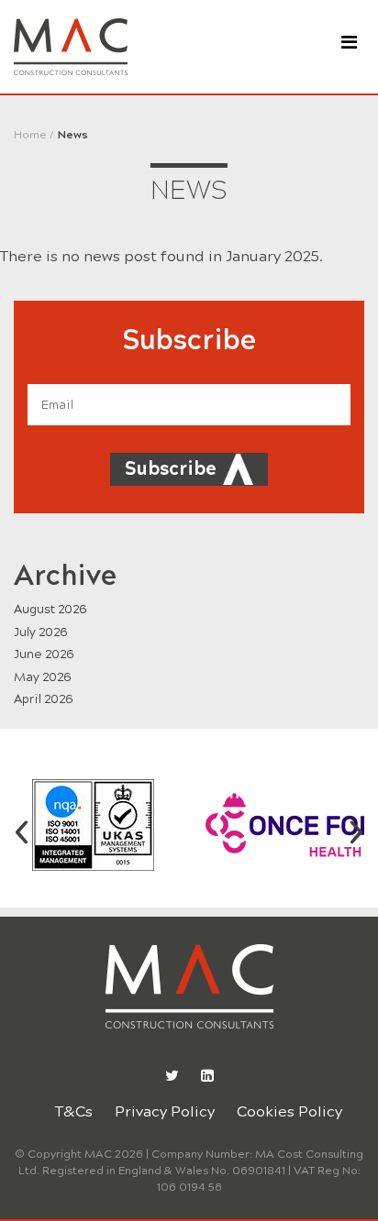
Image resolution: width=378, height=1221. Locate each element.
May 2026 (43, 677)
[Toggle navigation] (349, 42)
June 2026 (44, 654)
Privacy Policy (165, 1111)
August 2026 (50, 609)
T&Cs (74, 1111)
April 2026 (43, 699)
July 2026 (41, 632)
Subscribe (171, 468)
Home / (34, 134)
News (73, 134)
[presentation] (22, 828)
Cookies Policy (289, 1111)
